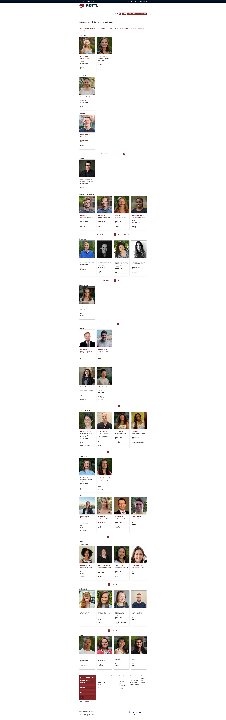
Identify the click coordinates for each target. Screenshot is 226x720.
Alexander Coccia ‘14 (137, 610)
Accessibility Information (84, 715)
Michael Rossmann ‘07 (86, 179)
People (110, 5)
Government (119, 28)
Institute (99, 678)
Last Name (82, 687)
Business (90, 28)
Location (124, 13)
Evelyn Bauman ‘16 (85, 56)
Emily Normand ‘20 (120, 260)
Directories (111, 678)
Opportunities (124, 5)
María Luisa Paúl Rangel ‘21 (104, 478)
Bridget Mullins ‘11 (102, 260)
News (142, 680)
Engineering (111, 28)
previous (106, 153)
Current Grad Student (100, 28)
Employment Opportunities (100, 687)
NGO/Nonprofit (141, 28)
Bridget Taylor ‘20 (84, 306)
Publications (121, 681)
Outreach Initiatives (101, 682)
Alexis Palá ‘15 (135, 260)
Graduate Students (122, 685)
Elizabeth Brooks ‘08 (85, 431)
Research (116, 5)
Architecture (86, 28)
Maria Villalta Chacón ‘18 (138, 656)
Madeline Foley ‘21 (102, 56)
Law (133, 28)
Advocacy (81, 28)
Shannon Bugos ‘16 (102, 610)
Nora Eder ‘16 (101, 656)
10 (122, 234)
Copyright (81, 711)
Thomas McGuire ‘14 (85, 260)
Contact (99, 680)
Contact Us (94, 714)
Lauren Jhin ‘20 (119, 565)
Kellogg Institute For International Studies (87, 712)
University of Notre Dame (90, 711)
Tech (86, 30)
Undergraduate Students (122, 688)
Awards (99, 684)
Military (136, 28)
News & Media (139, 5)
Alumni (110, 680)
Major (134, 13)
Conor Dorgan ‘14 (102, 349)
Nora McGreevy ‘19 (85, 477)
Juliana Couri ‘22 (119, 431)
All (119, 13)
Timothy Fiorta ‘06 (137, 516)
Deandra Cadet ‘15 (85, 565)
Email (81, 692)
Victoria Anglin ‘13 (102, 516)
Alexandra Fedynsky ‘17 (104, 565)
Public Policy (82, 30)
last (128, 234)
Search (145, 6)
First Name (82, 682)
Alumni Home (143, 13)
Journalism (130, 28)
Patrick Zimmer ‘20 (85, 134)
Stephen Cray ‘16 (84, 349)
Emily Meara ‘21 (119, 215)
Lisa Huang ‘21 (118, 656)
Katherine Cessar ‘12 (120, 610)
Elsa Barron (83, 610)
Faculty (120, 683)
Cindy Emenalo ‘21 (137, 431)
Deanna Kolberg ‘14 (137, 565)
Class (138, 13)
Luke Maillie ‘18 (84, 215)
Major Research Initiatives (122, 679)
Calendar (132, 5)
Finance (115, 28)
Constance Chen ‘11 (85, 97)
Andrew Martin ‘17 (102, 215)
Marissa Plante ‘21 (85, 387)
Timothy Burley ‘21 (85, 656)
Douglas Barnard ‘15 (120, 516)
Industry (129, 13)
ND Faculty (132, 678)
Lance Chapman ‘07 (103, 431)
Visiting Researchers (134, 680)
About (104, 5)
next (125, 234)
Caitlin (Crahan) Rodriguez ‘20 (84, 517)
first (102, 153)
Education (106, 28)
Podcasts (143, 682)
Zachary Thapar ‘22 (102, 387)
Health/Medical (125, 28)
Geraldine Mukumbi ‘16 (138, 215)
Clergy (94, 28)
